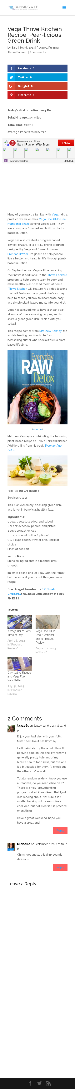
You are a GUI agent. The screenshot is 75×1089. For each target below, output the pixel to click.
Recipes (42, 47)
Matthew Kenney (50, 330)
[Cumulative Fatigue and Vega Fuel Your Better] (20, 664)
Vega (55, 214)
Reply (60, 830)
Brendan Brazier (18, 254)
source (37, 429)
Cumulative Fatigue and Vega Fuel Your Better (19, 676)
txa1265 (23, 725)
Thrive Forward (17, 52)
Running (53, 47)
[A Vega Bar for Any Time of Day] (20, 622)
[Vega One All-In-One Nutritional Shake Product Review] (48, 622)
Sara (14, 47)
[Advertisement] (37, 174)
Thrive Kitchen (17, 288)
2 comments (37, 52)
